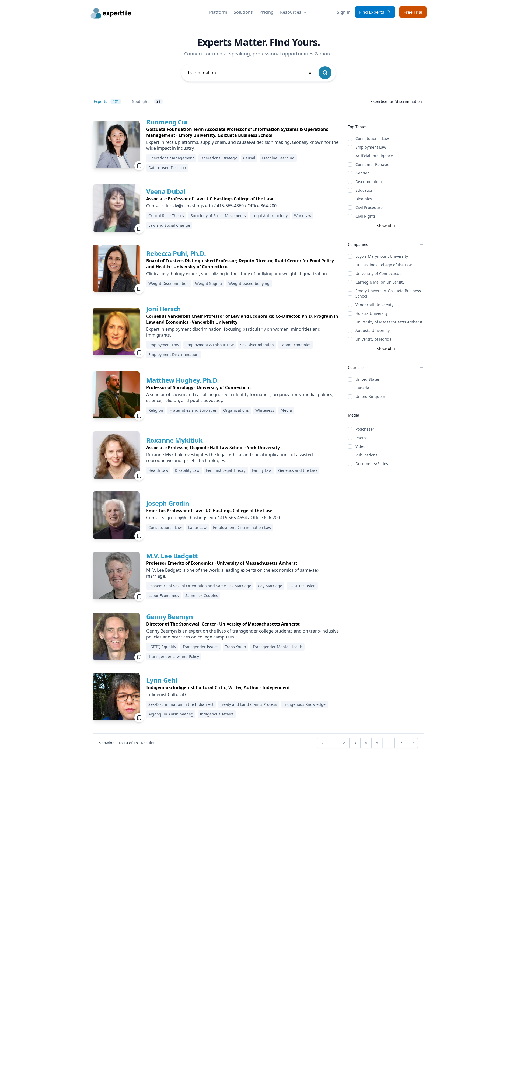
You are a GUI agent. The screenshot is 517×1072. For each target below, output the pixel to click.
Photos (361, 437)
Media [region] (286, 410)
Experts (106, 101)
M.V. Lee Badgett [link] (171, 555)
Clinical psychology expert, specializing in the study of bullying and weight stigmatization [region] (236, 274)
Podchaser (364, 429)
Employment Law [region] (163, 344)
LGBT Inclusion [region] (302, 585)
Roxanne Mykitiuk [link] (174, 440)
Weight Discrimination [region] (168, 283)
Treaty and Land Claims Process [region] (248, 704)
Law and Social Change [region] (169, 225)
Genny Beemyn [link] (169, 616)
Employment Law (370, 147)
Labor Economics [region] (295, 344)
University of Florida (373, 339)
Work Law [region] (302, 215)
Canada (362, 387)
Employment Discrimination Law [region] (242, 527)
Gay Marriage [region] (270, 585)
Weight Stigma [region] (208, 283)
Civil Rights (365, 216)
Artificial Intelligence (374, 155)
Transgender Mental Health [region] (277, 646)
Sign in (344, 12)
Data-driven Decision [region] (167, 167)
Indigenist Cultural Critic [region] (170, 694)
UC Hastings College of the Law (383, 264)
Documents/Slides (371, 463)
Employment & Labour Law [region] (210, 344)
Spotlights (146, 101)
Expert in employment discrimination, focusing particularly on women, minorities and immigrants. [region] (233, 332)
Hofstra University (371, 313)
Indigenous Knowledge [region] (305, 704)
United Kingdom (370, 396)
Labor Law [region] (197, 527)
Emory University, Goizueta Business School (388, 293)
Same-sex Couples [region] (201, 595)
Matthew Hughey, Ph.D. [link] (182, 380)
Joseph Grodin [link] (167, 503)
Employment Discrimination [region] (173, 354)
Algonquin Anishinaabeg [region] (170, 714)
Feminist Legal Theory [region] (226, 470)
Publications (366, 455)
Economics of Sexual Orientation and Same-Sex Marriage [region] (199, 585)
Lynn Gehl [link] (161, 680)
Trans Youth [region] (235, 646)
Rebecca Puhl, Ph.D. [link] (176, 253)
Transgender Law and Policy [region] (173, 656)
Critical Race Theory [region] (166, 215)
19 (401, 742)
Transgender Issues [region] (200, 646)
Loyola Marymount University (381, 256)
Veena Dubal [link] (165, 191)
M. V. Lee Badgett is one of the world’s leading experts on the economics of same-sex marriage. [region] (232, 573)
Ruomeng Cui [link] (166, 121)
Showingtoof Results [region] (126, 742)
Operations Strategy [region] (218, 157)
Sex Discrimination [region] (257, 344)
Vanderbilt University (374, 304)
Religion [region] (155, 410)
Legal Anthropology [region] (270, 215)
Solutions (243, 12)
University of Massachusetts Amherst (388, 321)
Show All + (386, 225)
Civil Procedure (369, 207)
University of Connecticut (378, 273)
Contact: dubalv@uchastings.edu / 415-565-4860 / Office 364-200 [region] (211, 206)
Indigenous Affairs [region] (216, 714)
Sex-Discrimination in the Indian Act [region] (181, 704)
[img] (116, 144)
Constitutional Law (372, 138)
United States (367, 379)
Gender (362, 173)
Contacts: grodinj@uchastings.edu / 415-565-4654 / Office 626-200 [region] (213, 518)
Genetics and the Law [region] (297, 470)
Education (364, 190)
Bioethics (363, 198)
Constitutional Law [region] (165, 527)
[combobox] (249, 72)
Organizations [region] (236, 410)
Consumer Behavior (373, 164)
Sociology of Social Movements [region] (218, 215)
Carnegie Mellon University (379, 282)
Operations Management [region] (171, 157)
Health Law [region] (158, 470)
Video (360, 446)
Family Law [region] (262, 470)
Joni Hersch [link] (163, 308)
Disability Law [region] (187, 470)
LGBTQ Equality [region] (162, 646)
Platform (218, 12)
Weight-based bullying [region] (249, 283)
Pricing (266, 12)
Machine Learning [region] (278, 157)
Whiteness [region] (264, 410)
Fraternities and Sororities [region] (193, 410)
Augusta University (372, 330)
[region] (242, 132)
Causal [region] (249, 157)
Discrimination (368, 181)
